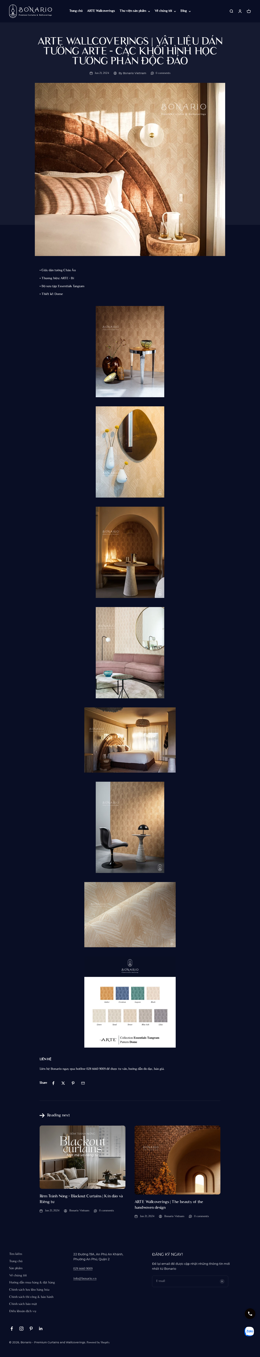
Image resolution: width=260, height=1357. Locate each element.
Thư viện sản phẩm (133, 11)
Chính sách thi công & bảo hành (31, 1297)
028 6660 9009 (83, 1268)
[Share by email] (83, 1083)
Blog (183, 11)
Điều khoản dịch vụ (22, 1311)
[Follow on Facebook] (11, 1328)
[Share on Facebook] (53, 1083)
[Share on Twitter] (63, 1083)
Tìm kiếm (15, 1254)
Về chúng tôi (163, 11)
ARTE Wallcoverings (101, 11)
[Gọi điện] (250, 1313)
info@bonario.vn (85, 1278)
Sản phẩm (15, 1268)
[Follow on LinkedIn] (40, 1328)
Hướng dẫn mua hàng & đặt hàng (32, 1282)
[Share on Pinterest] (73, 1083)
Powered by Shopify (98, 1342)
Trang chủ (76, 11)
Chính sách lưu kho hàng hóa (29, 1289)
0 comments (163, 73)
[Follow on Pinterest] (31, 1328)
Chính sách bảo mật (23, 1304)
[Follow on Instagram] (21, 1328)
